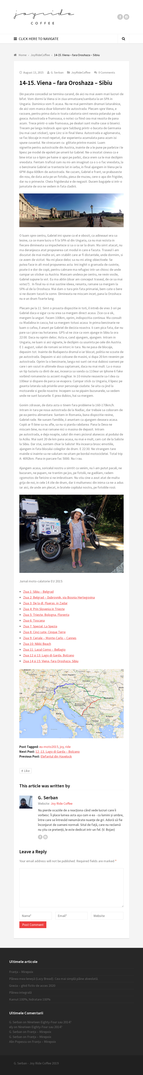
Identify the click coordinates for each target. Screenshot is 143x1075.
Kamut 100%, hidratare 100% (29, 999)
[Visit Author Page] (25, 802)
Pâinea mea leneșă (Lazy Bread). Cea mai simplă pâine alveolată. (53, 979)
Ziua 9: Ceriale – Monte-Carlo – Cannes (49, 638)
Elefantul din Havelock (56, 756)
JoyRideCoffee (80, 72)
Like (27, 771)
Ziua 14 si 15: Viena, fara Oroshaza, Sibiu (50, 661)
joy (62, 747)
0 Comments (106, 72)
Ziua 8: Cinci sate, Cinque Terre (44, 632)
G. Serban (57, 72)
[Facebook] (120, 17)
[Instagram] (126, 17)
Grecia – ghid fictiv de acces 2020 (32, 985)
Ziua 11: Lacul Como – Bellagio (44, 649)
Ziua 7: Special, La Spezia (40, 626)
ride (68, 747)
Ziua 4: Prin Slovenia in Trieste (44, 609)
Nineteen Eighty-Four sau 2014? (49, 1022)
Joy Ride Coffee (61, 803)
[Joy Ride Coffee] (44, 17)
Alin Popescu (18, 1041)
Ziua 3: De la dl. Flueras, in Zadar (45, 603)
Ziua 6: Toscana (34, 620)
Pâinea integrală (20, 992)
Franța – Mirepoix (21, 972)
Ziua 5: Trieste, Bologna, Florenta (46, 615)
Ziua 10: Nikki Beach (37, 644)
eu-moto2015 (48, 747)
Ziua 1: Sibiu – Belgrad (38, 591)
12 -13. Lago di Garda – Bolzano (58, 751)
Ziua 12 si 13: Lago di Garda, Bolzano (48, 655)
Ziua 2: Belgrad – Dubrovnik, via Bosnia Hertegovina (59, 597)
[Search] (123, 38)
